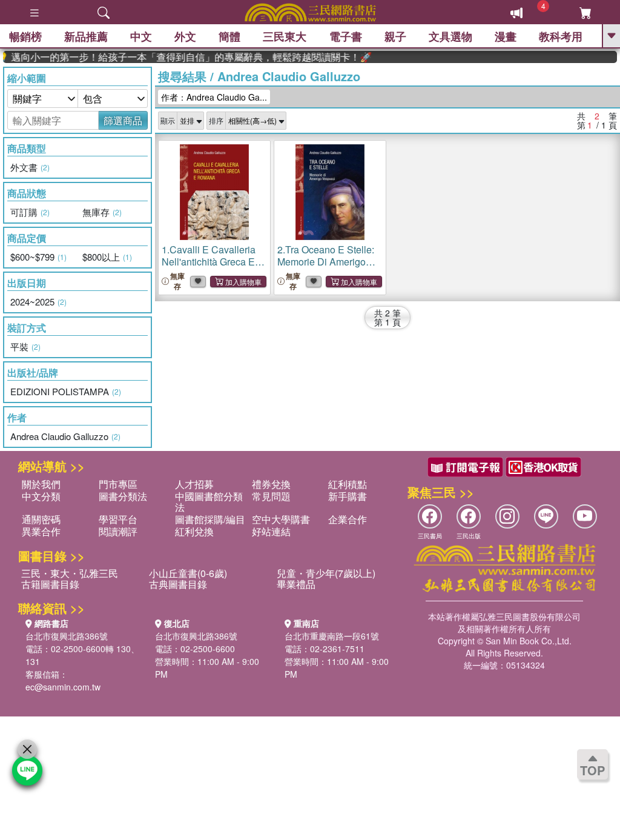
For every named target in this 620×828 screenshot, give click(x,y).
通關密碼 (41, 519)
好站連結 (271, 531)
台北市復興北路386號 (66, 636)
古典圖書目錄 (178, 584)
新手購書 (347, 496)
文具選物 (450, 36)
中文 (141, 36)
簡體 (229, 36)
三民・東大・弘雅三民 (69, 573)
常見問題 (271, 496)
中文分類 (41, 496)
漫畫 (505, 36)
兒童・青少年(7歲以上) (326, 573)
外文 (185, 36)
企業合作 (347, 519)
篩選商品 (123, 120)
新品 (86, 36)
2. (325, 261)
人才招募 (194, 484)
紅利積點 (347, 484)
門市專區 (118, 484)
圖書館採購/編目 (210, 519)
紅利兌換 (194, 531)
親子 (395, 36)
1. (209, 261)
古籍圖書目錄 (50, 584)
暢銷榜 (25, 36)
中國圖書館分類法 (209, 501)
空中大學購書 (281, 519)
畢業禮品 (296, 584)
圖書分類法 (123, 496)
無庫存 (177, 281)
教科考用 (560, 36)
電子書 (345, 36)
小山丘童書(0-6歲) (188, 573)
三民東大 (284, 36)
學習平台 (118, 519)
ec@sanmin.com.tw (63, 687)
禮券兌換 (271, 484)
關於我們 (41, 484)
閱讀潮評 (118, 531)
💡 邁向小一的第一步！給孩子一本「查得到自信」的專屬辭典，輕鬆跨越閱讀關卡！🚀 (181, 57)
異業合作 (41, 531)
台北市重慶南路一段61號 (332, 636)
